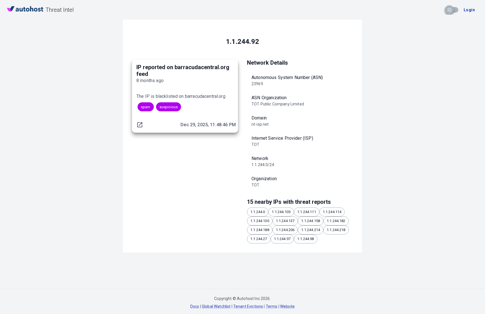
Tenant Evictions (248, 306)
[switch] (449, 9)
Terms (272, 306)
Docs (194, 306)
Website (287, 306)
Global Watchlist (216, 306)
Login (469, 10)
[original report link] (139, 124)
